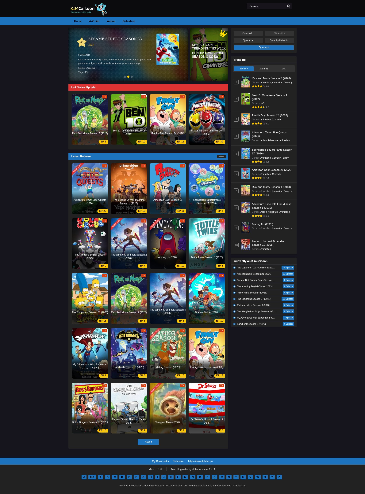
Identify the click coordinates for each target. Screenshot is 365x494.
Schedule (178, 461)
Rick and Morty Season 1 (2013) (271, 186)
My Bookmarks (160, 461)
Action (263, 140)
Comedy (288, 82)
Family (285, 158)
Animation (277, 82)
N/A (262, 103)
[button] (125, 77)
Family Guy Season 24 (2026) (270, 115)
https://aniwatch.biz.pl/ (200, 461)
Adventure (265, 82)
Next (148, 442)
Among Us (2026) (262, 224)
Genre (247, 33)
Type (247, 40)
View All (221, 157)
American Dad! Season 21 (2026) (272, 169)
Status (278, 33)
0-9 (92, 477)
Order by (278, 40)
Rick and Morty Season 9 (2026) (271, 78)
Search (265, 47)
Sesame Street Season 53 (115, 39)
